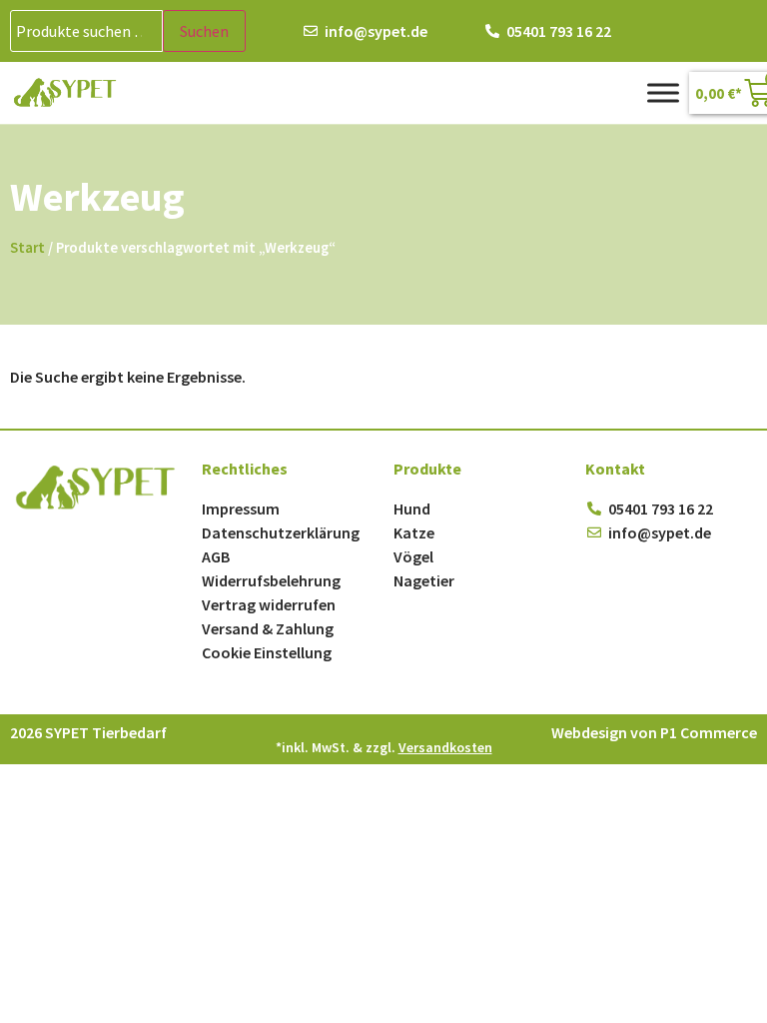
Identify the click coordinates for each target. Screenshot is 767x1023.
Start (27, 248)
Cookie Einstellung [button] (267, 652)
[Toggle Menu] (663, 92)
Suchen (204, 31)
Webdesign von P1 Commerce (654, 732)
